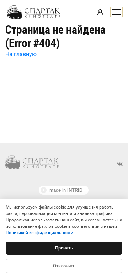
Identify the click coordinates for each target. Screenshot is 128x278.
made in (65, 190)
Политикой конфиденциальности (39, 232)
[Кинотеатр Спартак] (33, 12)
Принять (64, 248)
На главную (21, 54)
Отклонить (64, 265)
